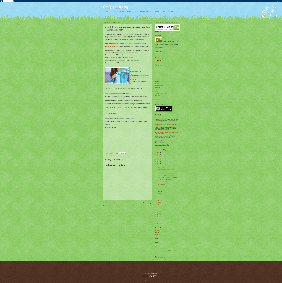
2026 (158, 152)
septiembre (160, 189)
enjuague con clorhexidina (111, 46)
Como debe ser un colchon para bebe (165, 175)
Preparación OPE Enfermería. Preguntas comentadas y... (166, 170)
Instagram (157, 232)
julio (159, 193)
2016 (158, 216)
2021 (158, 163)
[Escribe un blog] (121, 153)
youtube (157, 234)
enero (159, 207)
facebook (157, 230)
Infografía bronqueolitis (163, 181)
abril (159, 200)
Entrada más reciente (109, 203)
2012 (158, 223)
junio (159, 195)
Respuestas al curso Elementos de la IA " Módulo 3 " (166, 118)
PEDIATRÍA (158, 90)
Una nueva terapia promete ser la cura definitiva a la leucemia (165, 140)
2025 (158, 154)
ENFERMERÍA (158, 88)
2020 (158, 166)
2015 (158, 219)
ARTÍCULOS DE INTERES (161, 94)
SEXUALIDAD (158, 98)
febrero (159, 205)
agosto (159, 191)
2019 (158, 210)
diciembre (160, 167)
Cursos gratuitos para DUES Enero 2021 (166, 173)
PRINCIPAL (158, 84)
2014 (158, 221)
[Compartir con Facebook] (124, 153)
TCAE (156, 92)
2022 (158, 161)
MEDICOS (157, 96)
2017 (158, 214)
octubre (159, 187)
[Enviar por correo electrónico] (119, 153)
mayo (159, 198)
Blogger (145, 280)
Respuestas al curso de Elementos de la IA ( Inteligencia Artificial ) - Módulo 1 (166, 133)
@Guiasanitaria (167, 38)
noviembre (160, 184)
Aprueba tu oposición (159, 54)
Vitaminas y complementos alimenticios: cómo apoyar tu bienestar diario (166, 125)
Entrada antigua (147, 203)
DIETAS (157, 100)
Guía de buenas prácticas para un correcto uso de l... (168, 177)
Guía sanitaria (115, 7)
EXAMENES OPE (159, 86)
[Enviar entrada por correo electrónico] (117, 153)
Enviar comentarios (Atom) (114, 205)
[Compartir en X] (122, 153)
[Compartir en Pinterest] (125, 153)
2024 (158, 157)
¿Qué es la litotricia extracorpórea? (165, 179)
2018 (158, 212)
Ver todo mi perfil (159, 47)
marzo (159, 202)
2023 (158, 159)
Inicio (129, 203)
